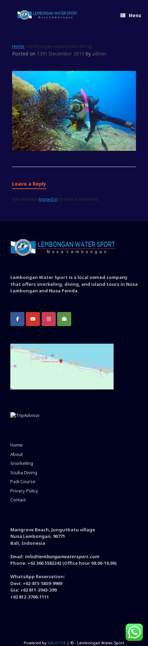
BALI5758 (56, 642)
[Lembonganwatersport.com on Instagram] (49, 319)
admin (99, 53)
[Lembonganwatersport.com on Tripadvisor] (64, 319)
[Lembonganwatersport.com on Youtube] (33, 319)
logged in (48, 199)
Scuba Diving (23, 472)
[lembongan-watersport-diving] (74, 149)
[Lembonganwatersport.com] (47, 15)
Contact (18, 500)
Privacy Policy (24, 491)
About (16, 454)
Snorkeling (21, 463)
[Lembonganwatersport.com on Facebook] (17, 319)
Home (18, 46)
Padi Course (22, 481)
